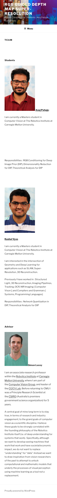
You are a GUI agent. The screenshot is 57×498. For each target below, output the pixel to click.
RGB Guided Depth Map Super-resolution (25, 9)
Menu (30, 28)
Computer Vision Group (22, 384)
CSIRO (12, 396)
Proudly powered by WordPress (20, 490)
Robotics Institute (26, 376)
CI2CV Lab (15, 388)
